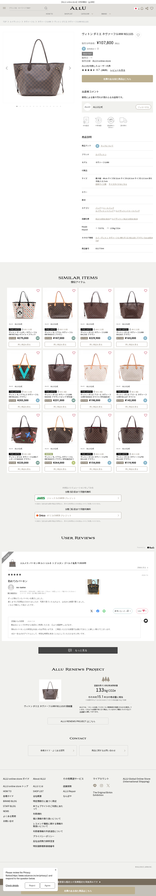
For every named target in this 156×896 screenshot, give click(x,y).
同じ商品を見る (24, 345)
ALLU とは (38, 786)
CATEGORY (85, 13)
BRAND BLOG (10, 801)
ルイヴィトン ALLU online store (125, 218)
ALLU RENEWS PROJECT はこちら (78, 721)
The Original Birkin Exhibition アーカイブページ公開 (78, 2)
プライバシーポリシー (43, 836)
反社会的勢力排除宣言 (43, 841)
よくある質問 (9, 816)
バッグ (98, 208)
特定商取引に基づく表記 (45, 801)
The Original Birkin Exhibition (102, 793)
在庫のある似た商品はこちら (117, 79)
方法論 (82, 712)
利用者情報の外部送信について (48, 831)
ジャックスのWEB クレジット (61, 498)
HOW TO (49, 14)
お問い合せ (8, 821)
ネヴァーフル (29, 21)
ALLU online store (103, 218)
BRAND (104, 13)
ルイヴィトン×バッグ (105, 211)
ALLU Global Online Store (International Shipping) (136, 780)
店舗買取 (67, 786)
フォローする (143, 107)
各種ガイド (8, 796)
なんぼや (67, 796)
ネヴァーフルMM (44, 21)
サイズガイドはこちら (118, 184)
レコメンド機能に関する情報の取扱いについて (48, 825)
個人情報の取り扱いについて (47, 818)
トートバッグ (108, 208)
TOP (5, 21)
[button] (151, 8)
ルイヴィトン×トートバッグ (128, 211)
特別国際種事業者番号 (43, 846)
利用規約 (37, 813)
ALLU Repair (69, 791)
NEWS (6, 811)
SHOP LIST (68, 14)
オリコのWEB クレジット (59, 515)
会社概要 (37, 796)
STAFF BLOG (9, 806)
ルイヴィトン (15, 21)
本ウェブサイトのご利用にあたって (48, 807)
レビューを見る (117, 70)
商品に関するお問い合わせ (103, 750)
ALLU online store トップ (15, 786)
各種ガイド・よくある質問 (52, 750)
